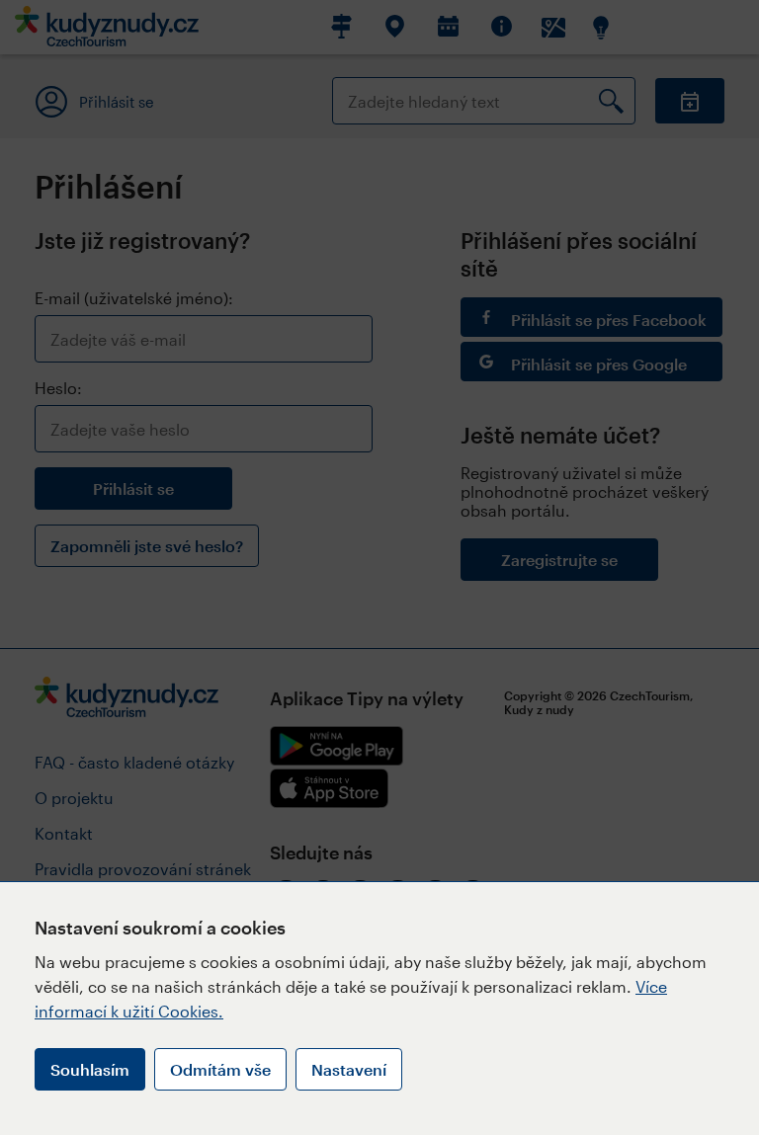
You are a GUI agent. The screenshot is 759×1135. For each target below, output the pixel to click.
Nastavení (348, 1069)
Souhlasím (89, 1069)
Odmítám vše (220, 1069)
